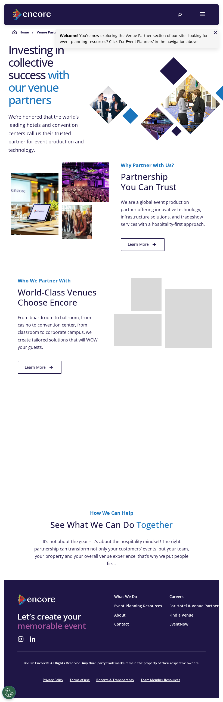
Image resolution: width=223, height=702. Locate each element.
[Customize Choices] (9, 692)
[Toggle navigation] (202, 15)
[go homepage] (32, 14)
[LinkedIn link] (32, 639)
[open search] (179, 15)
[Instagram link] (20, 639)
